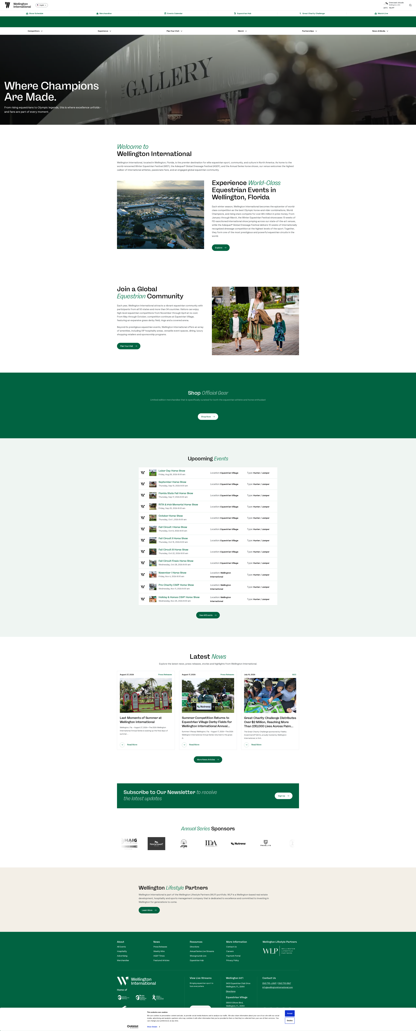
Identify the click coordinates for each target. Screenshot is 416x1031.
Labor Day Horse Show (172, 471)
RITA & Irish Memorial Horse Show (178, 504)
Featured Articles (161, 960)
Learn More (147, 910)
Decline (290, 1020)
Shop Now (206, 416)
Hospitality (122, 951)
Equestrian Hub (197, 960)
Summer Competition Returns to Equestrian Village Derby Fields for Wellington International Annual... (207, 722)
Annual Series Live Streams (202, 951)
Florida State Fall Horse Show (176, 493)
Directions (194, 946)
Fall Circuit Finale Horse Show (176, 561)
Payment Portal (233, 956)
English (42, 5)
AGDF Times (158, 956)
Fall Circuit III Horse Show (173, 550)
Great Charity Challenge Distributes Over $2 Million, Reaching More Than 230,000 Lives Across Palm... (270, 722)
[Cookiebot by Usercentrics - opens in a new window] (132, 1026)
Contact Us (231, 946)
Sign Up (281, 796)
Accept (289, 1013)
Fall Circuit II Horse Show (173, 538)
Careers (230, 951)
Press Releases (165, 674)
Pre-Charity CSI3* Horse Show (176, 585)
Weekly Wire (159, 951)
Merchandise (123, 960)
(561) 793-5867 (284, 983)
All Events (121, 946)
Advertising (122, 956)
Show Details (152, 1027)
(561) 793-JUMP (269, 983)
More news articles (206, 759)
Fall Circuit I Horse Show (173, 527)
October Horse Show (171, 516)
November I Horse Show (172, 573)
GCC (294, 674)
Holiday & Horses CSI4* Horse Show (179, 597)
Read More (132, 744)
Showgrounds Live (198, 956)
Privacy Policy (232, 960)
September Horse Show (172, 482)
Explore (218, 247)
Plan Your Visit (126, 346)
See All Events (205, 615)
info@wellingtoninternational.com (277, 987)
